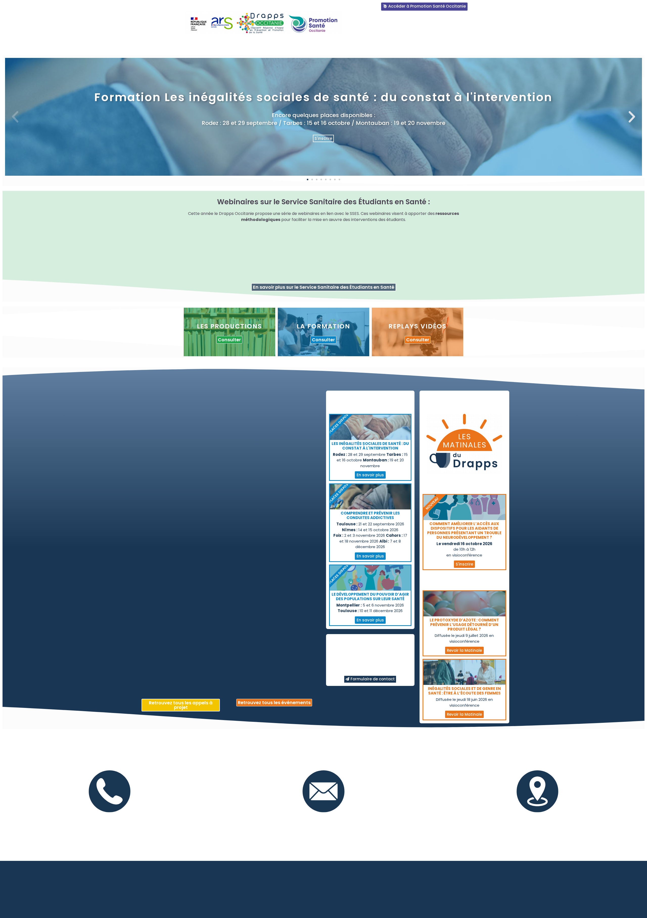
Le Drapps (280, 44)
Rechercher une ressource (329, 44)
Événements (457, 44)
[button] (307, 179)
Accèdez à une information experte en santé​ (417, 25)
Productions (382, 44)
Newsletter (492, 44)
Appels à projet (531, 44)
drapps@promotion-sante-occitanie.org (323, 818)
